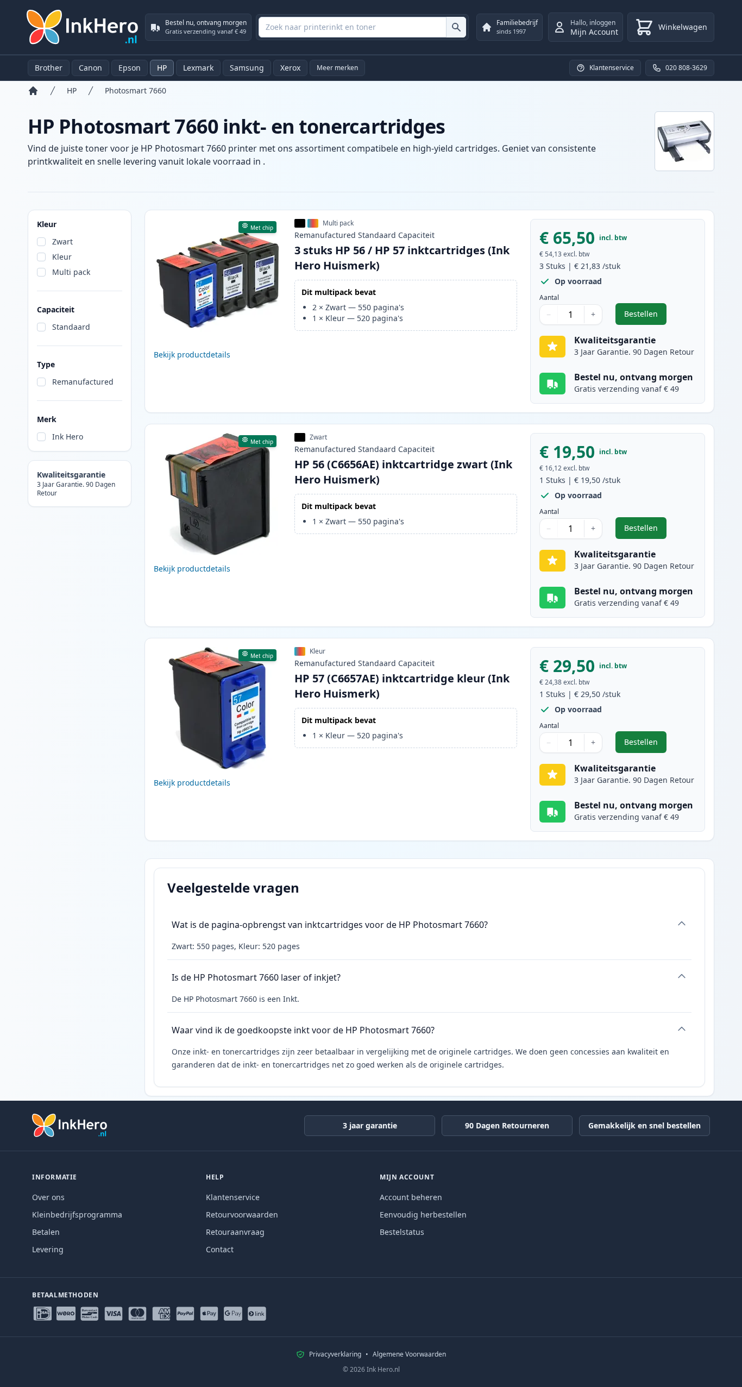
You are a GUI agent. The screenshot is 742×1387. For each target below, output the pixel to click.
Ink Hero (67, 436)
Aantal (549, 297)
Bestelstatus (402, 1232)
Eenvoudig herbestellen (423, 1214)
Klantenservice (233, 1197)
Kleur (62, 257)
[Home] (33, 90)
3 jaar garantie (370, 1125)
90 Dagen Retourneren (507, 1125)
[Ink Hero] (83, 27)
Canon (90, 67)
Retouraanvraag (235, 1232)
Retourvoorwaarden (242, 1214)
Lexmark (198, 67)
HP (162, 67)
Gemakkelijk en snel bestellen (644, 1125)
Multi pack (71, 272)
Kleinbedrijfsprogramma (77, 1214)
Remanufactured (83, 381)
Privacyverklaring (335, 1354)
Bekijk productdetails (192, 354)
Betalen (46, 1232)
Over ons (48, 1197)
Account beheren (411, 1197)
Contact (220, 1249)
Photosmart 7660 (135, 90)
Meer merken (337, 67)
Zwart (62, 241)
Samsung (247, 67)
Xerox (290, 67)
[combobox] (362, 27)
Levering (48, 1249)
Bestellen (645, 316)
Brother (48, 67)
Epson (129, 67)
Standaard (71, 327)
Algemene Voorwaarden (409, 1354)
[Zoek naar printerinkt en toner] (456, 27)
